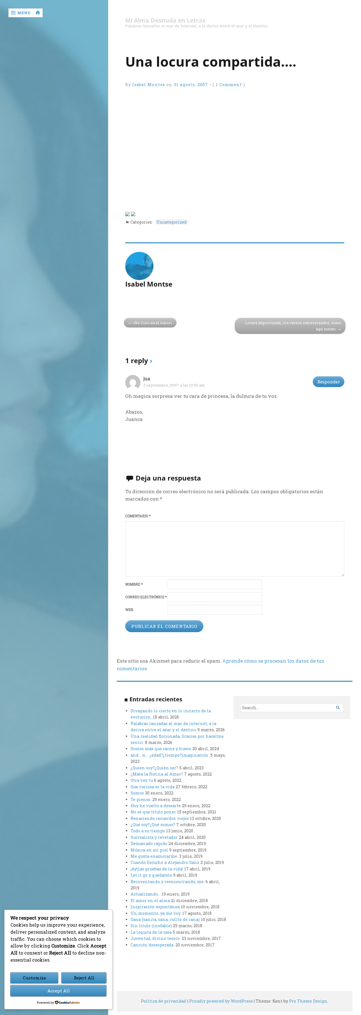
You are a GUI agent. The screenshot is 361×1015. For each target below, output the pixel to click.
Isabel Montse (148, 84)
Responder (328, 382)
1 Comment (229, 84)
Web (129, 610)
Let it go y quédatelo (151, 875)
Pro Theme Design (308, 1001)
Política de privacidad (163, 1001)
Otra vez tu (142, 780)
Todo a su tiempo (148, 830)
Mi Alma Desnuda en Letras (165, 20)
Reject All (84, 978)
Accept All (58, 991)
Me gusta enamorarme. (154, 856)
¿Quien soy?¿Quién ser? (154, 767)
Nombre (134, 584)
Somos (137, 793)
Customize (34, 978)
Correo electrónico (146, 597)
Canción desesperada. (152, 945)
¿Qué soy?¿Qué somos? (153, 824)
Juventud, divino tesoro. (155, 938)
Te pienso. (141, 799)
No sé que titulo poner (153, 812)
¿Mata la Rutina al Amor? (157, 774)
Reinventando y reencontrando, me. (167, 881)
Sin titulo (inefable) (151, 925)
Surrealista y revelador (154, 837)
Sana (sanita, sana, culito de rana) (165, 919)
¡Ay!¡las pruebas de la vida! (157, 869)
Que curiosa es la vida (153, 786)
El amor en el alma (150, 900)
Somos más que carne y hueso (161, 748)
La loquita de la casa (151, 932)
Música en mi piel (149, 850)
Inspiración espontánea (155, 906)
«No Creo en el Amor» (152, 322)
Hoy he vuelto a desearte (156, 805)
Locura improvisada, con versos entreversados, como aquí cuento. (293, 326)
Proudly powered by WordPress (221, 1001)
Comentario (138, 516)
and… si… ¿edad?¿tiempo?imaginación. (170, 755)
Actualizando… (145, 894)
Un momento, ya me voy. (156, 913)
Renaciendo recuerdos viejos (160, 818)
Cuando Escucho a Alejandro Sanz (165, 862)
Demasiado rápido (149, 843)
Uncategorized (172, 222)
